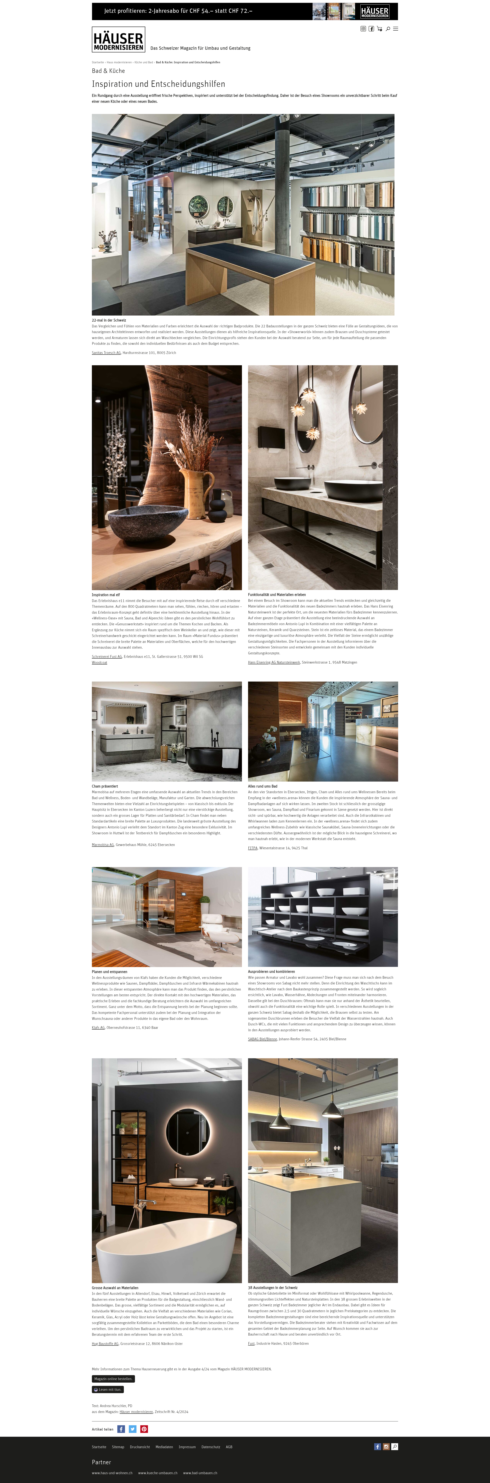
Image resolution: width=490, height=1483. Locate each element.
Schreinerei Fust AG (107, 656)
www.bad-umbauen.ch (200, 1473)
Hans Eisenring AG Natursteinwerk (274, 662)
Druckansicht (140, 1447)
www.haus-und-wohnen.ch (112, 1473)
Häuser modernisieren (136, 1412)
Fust (251, 1343)
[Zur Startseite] (118, 38)
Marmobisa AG (103, 845)
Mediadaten (164, 1447)
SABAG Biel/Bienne (262, 1039)
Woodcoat (99, 662)
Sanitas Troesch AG (106, 353)
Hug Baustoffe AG (105, 1343)
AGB (229, 1447)
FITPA (252, 848)
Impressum (187, 1447)
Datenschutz (211, 1447)
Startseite (99, 1447)
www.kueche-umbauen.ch (157, 1473)
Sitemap (118, 1447)
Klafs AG (98, 1027)
